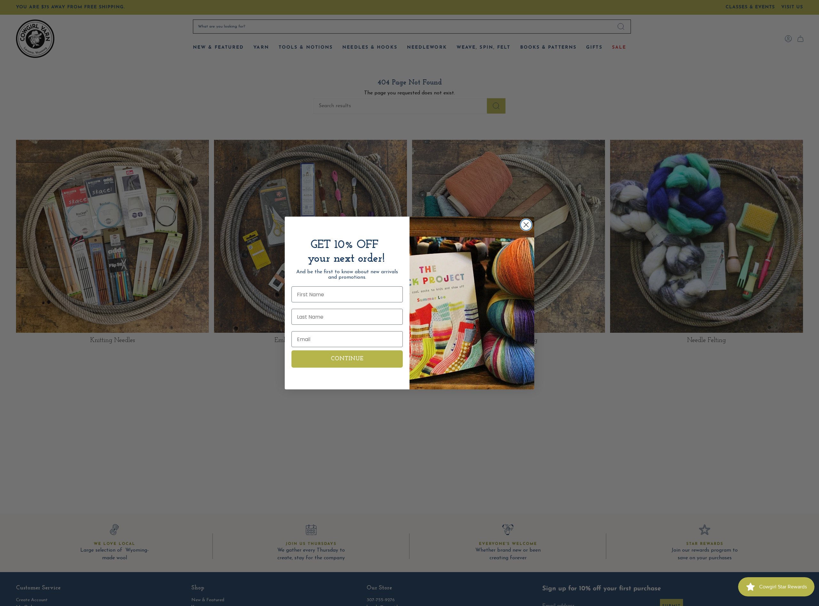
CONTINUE (347, 359)
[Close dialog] (526, 224)
